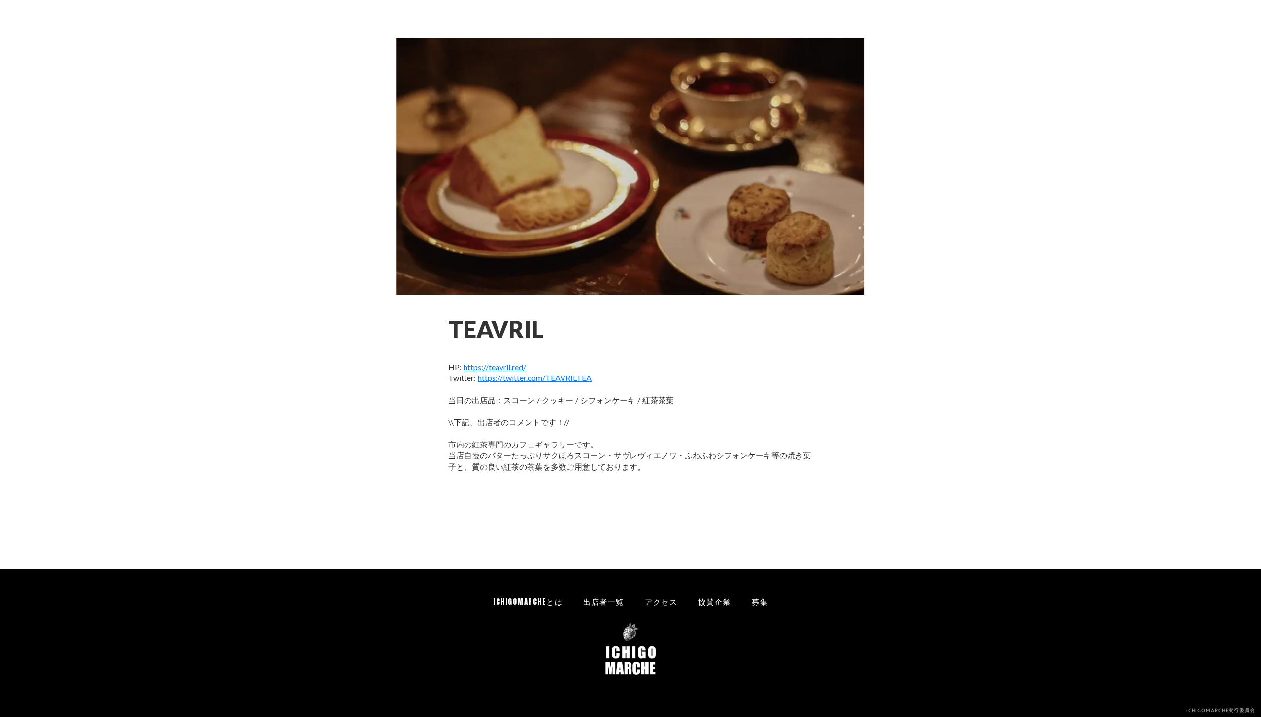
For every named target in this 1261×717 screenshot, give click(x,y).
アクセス (661, 601)
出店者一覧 (603, 601)
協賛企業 (714, 601)
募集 (760, 601)
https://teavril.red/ (495, 367)
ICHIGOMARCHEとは (528, 601)
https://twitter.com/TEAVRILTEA (535, 377)
